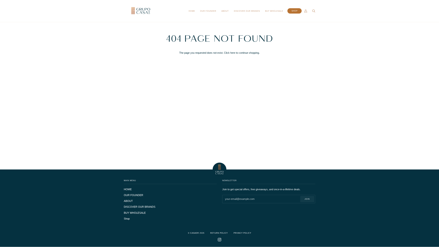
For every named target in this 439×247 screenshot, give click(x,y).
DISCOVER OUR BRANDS (139, 206)
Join (307, 199)
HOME (128, 189)
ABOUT (128, 201)
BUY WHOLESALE (135, 212)
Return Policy (219, 233)
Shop (127, 218)
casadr (194, 233)
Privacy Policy (242, 233)
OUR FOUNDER (133, 195)
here (232, 52)
